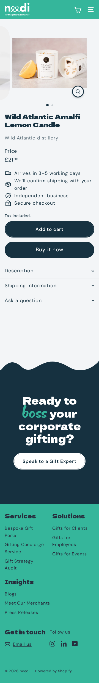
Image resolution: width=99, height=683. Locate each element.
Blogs (11, 594)
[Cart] (77, 9)
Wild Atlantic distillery (31, 138)
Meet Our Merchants (27, 603)
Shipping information (31, 285)
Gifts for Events (69, 554)
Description (19, 270)
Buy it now (50, 249)
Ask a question (23, 300)
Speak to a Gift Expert (49, 461)
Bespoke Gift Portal (19, 531)
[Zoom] (78, 91)
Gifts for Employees (64, 541)
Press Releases (21, 612)
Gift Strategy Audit (19, 564)
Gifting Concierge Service (24, 548)
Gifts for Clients (69, 528)
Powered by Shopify (53, 671)
